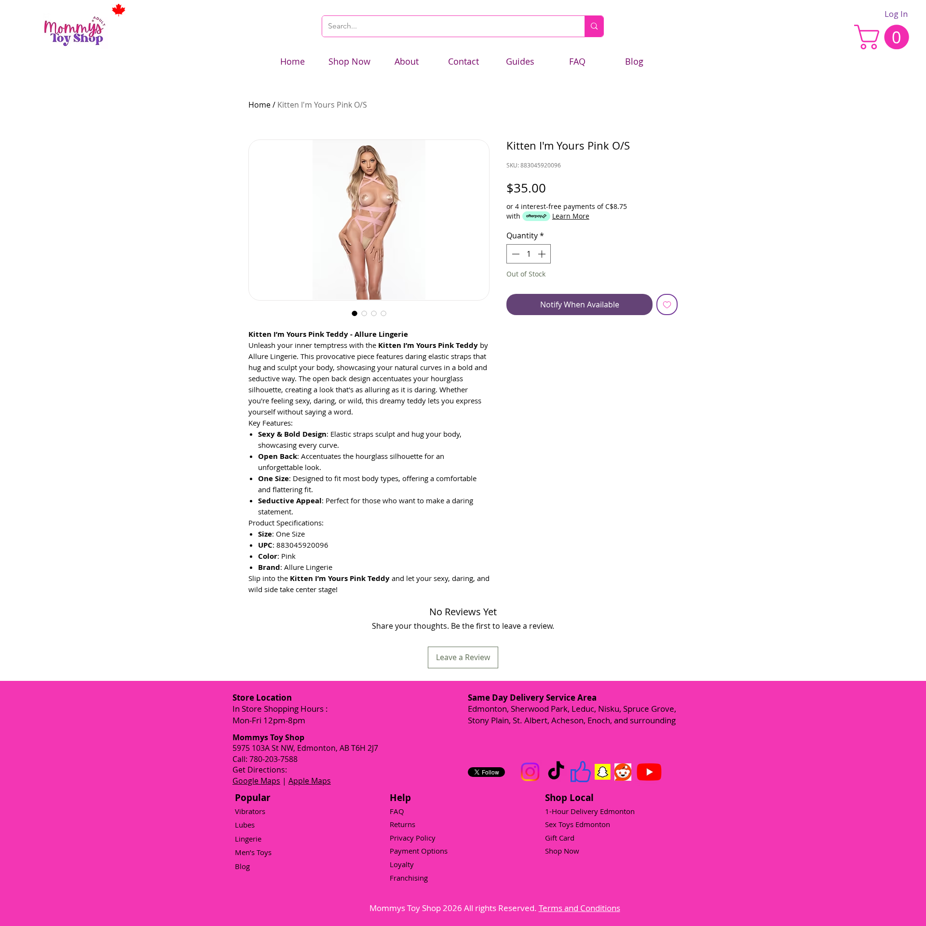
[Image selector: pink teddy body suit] (374, 313)
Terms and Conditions (579, 907)
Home (259, 104)
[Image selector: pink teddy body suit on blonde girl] (354, 313)
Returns (402, 824)
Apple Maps (309, 780)
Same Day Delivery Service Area (532, 697)
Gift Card (559, 838)
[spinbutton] (528, 254)
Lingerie (248, 838)
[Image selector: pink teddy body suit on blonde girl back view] (364, 313)
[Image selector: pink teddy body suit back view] (383, 313)
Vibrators (250, 811)
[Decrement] (514, 254)
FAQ (397, 811)
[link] (884, 37)
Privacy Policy (413, 838)
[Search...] (594, 26)
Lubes (245, 824)
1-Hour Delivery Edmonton (590, 811)
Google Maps (256, 780)
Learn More (570, 216)
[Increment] (542, 254)
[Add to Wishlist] (667, 304)
